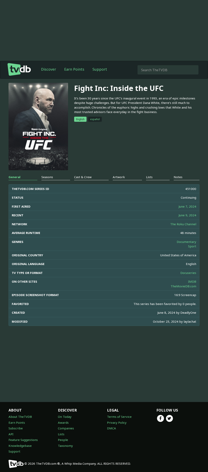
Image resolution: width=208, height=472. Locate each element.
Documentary (186, 242)
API (11, 434)
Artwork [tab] (119, 177)
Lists (61, 434)
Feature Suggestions (23, 440)
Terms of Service (119, 417)
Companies (66, 428)
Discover (48, 69)
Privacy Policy (117, 422)
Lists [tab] (149, 177)
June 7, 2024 (187, 206)
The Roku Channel (183, 224)
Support (99, 69)
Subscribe (16, 428)
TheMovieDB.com (183, 286)
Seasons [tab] (47, 177)
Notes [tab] (178, 177)
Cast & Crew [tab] (83, 177)
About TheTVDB (20, 417)
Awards (63, 422)
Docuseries (188, 273)
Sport (192, 246)
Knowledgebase (20, 446)
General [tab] (14, 177)
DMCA (111, 428)
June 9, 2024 (187, 215)
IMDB (192, 281)
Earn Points (74, 69)
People (63, 440)
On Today (65, 417)
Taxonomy (65, 446)
